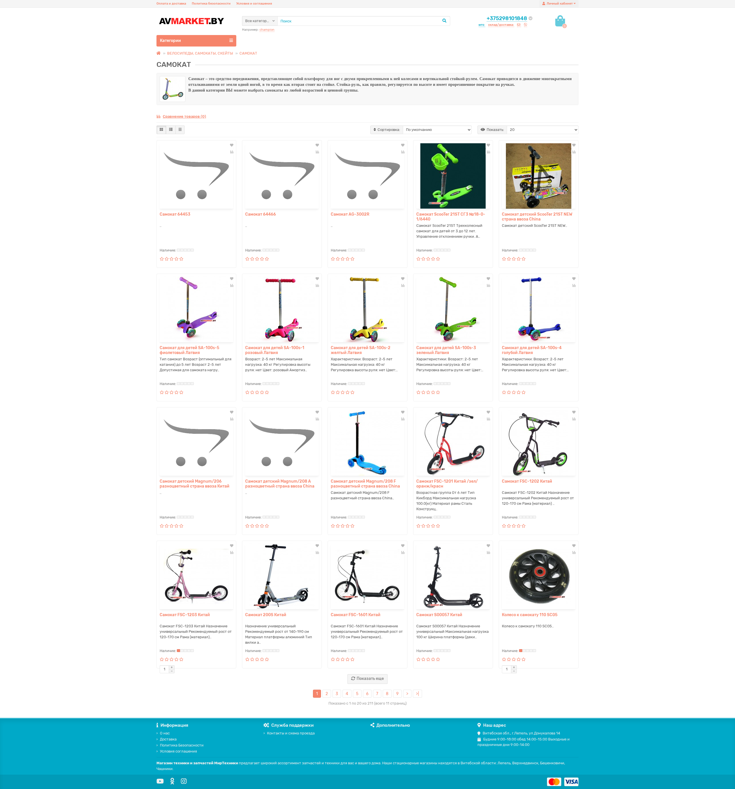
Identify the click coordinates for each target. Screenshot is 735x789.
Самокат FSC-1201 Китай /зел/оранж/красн (447, 484)
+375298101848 (507, 18)
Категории (170, 40)
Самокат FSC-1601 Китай (355, 614)
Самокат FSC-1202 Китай (527, 481)
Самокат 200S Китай (265, 614)
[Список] (171, 129)
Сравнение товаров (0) (184, 116)
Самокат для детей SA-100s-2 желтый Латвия (360, 350)
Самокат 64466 (260, 214)
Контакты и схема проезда (291, 733)
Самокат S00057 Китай (439, 614)
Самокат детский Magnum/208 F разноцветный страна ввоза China (365, 484)
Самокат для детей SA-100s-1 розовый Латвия (274, 350)
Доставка (168, 739)
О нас (165, 733)
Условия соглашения (178, 751)
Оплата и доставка (171, 3)
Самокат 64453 (175, 214)
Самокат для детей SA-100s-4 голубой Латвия (532, 350)
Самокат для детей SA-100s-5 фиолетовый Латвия (189, 350)
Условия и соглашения (254, 3)
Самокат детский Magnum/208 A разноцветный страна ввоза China (279, 484)
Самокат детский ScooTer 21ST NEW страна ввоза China (537, 217)
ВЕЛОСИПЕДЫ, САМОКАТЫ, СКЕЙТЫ (200, 53)
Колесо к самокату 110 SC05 (530, 614)
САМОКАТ (248, 53)
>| (417, 693)
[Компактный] (180, 129)
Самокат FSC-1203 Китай (185, 614)
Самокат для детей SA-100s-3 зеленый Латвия (446, 350)
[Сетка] (161, 129)
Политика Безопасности (182, 745)
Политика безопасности (211, 3)
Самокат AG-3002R (350, 214)
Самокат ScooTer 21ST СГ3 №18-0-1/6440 (450, 217)
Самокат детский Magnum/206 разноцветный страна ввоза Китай (194, 484)
